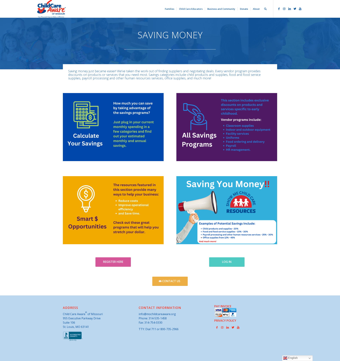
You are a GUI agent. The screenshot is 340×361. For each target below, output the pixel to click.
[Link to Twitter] (295, 8)
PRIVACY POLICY (225, 321)
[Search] (265, 9)
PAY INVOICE (222, 306)
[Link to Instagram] (284, 8)
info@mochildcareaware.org (157, 314)
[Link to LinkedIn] (289, 8)
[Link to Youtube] (300, 8)
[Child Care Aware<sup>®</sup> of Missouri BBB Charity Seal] (73, 340)
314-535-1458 (158, 318)
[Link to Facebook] (279, 8)
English (292, 357)
